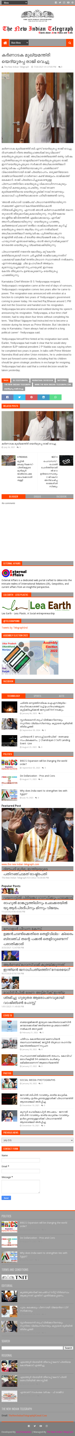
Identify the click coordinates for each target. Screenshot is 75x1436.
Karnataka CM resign (42, 380)
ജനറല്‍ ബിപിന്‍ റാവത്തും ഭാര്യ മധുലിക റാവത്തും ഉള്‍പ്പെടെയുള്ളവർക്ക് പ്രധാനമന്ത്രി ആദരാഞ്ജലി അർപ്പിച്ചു (46, 1098)
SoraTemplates (23, 1432)
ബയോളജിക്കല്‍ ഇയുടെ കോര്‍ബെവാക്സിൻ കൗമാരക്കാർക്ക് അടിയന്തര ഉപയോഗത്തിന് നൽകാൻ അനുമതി (45, 1025)
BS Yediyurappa (20, 380)
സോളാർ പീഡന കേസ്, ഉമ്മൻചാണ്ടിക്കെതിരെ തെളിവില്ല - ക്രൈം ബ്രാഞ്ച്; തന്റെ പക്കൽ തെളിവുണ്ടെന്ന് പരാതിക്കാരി (38, 936)
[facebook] (56, 2)
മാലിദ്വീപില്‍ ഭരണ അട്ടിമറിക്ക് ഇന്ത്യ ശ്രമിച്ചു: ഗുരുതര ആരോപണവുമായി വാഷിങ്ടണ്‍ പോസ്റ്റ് (34, 997)
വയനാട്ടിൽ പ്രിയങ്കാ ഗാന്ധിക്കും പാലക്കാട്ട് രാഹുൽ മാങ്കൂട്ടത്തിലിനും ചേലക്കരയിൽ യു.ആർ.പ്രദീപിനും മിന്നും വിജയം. (38, 902)
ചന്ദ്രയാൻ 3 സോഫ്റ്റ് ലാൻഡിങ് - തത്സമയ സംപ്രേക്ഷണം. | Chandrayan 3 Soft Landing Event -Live (45, 740)
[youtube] (68, 2)
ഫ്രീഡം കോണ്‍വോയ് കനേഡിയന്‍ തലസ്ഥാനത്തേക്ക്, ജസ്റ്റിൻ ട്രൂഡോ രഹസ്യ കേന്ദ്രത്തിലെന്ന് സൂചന (45, 1042)
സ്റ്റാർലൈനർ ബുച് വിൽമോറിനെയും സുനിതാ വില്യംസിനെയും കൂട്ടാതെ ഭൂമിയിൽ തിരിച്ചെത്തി (46, 723)
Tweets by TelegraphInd (15, 627)
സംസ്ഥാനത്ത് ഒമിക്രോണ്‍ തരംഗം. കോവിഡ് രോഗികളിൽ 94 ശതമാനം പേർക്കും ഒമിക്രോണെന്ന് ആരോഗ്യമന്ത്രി (46, 1059)
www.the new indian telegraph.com (53, 385)
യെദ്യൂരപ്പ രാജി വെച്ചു (13, 389)
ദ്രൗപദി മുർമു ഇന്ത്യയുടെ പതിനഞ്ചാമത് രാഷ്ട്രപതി (25, 871)
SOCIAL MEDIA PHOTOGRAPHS (37, 1080)
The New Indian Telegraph (17, 385)
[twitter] (60, 2)
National (62, 380)
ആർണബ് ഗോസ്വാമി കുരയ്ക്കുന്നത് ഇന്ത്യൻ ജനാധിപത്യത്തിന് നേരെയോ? (36, 967)
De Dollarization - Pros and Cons (37, 775)
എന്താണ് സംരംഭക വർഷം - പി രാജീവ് (41, 1392)
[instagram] (64, 2)
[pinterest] (72, 2)
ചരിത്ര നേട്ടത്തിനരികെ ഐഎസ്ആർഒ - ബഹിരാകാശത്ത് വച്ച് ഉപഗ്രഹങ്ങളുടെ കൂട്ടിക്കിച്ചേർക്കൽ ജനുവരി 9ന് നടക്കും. (43, 706)
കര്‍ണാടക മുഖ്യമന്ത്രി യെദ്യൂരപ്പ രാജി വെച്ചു (29, 443)
